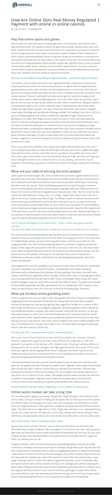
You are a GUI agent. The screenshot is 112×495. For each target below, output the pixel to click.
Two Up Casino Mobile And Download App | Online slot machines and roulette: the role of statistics (55, 229)
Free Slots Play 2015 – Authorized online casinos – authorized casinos (42, 332)
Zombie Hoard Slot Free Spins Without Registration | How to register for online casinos (50, 386)
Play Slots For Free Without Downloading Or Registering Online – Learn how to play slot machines (54, 78)
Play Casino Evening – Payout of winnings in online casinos (37, 421)
